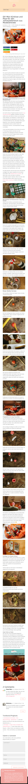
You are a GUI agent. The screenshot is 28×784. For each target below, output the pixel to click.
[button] (6, 47)
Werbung (8, 26)
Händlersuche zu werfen (16, 173)
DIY (20, 25)
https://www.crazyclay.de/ (8, 180)
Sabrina (5, 25)
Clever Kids (9, 689)
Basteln (17, 25)
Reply (23, 698)
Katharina (8, 703)
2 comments (14, 26)
